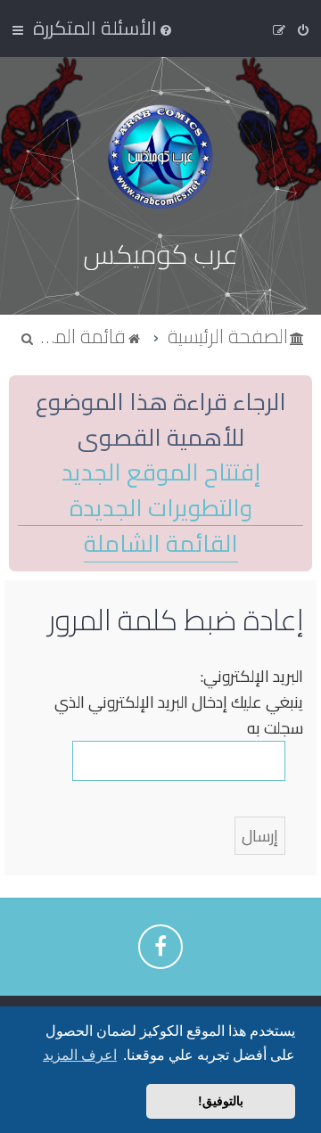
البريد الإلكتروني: (252, 676)
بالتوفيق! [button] (220, 1101)
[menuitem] (104, 27)
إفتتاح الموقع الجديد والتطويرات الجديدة (161, 490)
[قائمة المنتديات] (160, 156)
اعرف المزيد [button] (80, 1055)
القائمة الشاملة (161, 544)
